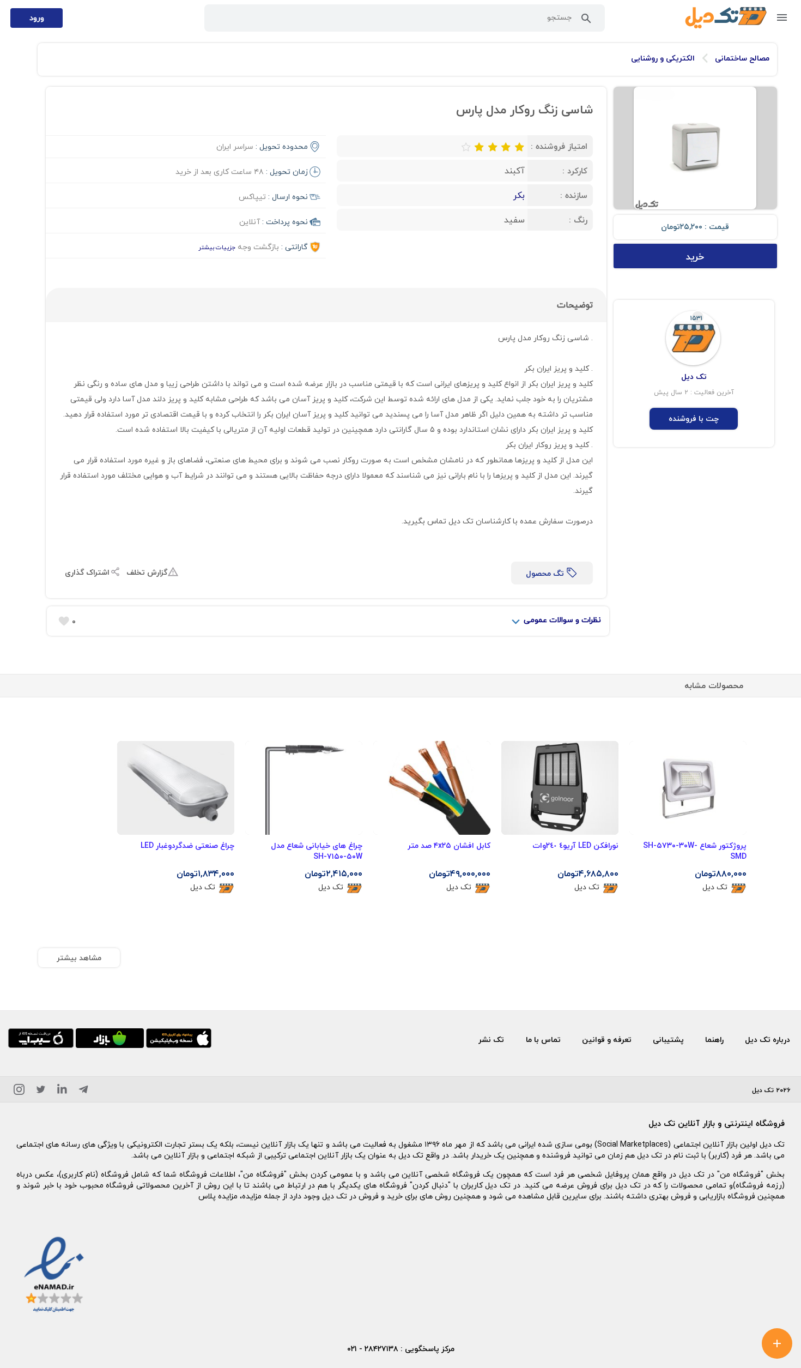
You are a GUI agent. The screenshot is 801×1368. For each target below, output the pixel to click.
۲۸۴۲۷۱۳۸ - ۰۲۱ (372, 1348)
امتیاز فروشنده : (559, 146)
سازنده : (573, 195)
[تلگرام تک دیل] (83, 1091)
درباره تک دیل (767, 1039)
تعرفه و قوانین (607, 1039)
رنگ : (578, 220)
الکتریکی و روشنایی (663, 58)
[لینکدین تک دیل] (62, 1091)
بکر (519, 195)
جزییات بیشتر (216, 247)
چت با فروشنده (694, 418)
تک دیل (714, 887)
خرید (695, 256)
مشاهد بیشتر (79, 958)
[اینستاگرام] (19, 1091)
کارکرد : (574, 171)
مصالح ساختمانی (742, 58)
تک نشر (491, 1039)
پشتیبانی (668, 1039)
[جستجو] (586, 20)
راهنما (714, 1039)
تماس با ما (543, 1039)
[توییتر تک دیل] (41, 1091)
